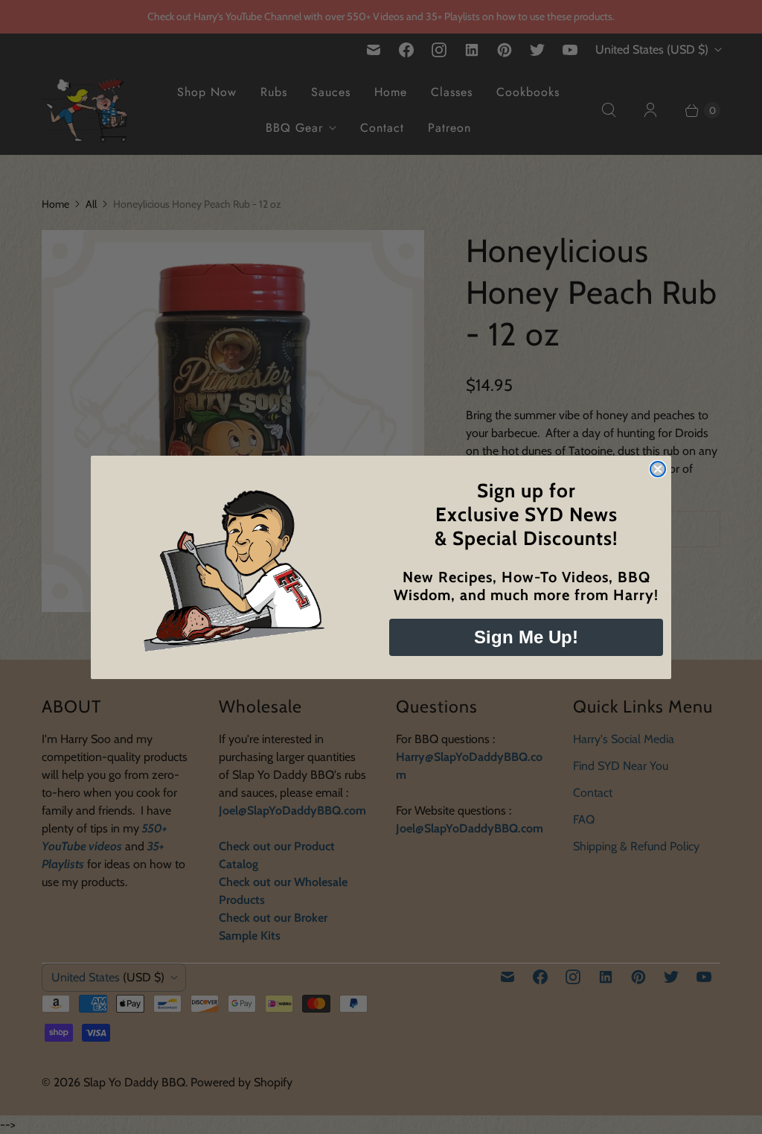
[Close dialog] (657, 469)
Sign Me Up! (526, 637)
